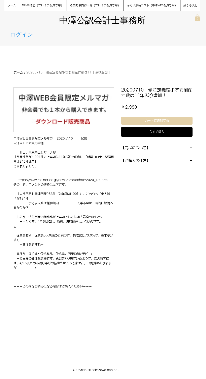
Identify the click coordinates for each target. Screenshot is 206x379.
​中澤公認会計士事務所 (102, 21)
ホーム (18, 72)
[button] (197, 17)
